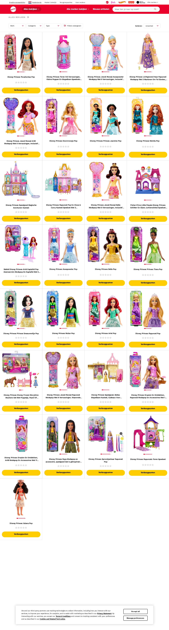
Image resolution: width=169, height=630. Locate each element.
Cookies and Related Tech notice (52, 619)
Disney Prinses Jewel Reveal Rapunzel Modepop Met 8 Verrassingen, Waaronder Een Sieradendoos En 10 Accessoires (63, 396)
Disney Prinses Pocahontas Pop (21, 77)
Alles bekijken (30, 9)
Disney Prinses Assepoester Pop (63, 269)
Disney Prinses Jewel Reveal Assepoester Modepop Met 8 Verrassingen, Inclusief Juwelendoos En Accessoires (106, 78)
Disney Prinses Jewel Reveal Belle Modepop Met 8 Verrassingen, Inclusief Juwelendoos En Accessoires (105, 206)
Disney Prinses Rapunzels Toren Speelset (148, 459)
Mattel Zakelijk (50, 2)
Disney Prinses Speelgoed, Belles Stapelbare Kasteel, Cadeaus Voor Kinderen (105, 396)
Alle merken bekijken (77, 9)
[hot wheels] (122, 2)
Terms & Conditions (63, 616)
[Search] (155, 9)
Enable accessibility (17, 2)
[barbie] (113, 2)
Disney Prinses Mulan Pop (63, 333)
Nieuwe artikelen (101, 9)
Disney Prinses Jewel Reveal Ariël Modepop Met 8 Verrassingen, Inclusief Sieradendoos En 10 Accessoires (21, 142)
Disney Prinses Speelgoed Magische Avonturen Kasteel (21, 206)
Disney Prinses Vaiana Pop (21, 523)
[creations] (141, 2)
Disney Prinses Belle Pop (105, 269)
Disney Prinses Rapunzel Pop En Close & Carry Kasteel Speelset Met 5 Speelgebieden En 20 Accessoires (63, 206)
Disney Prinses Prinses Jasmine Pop (105, 141)
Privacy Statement (104, 613)
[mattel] (107, 2)
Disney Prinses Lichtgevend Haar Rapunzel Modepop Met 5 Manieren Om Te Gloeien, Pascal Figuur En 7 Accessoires (148, 78)
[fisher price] (131, 2)
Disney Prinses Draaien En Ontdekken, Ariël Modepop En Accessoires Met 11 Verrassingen (21, 459)
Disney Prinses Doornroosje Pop (63, 141)
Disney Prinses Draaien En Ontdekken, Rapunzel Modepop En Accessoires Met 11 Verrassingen (148, 396)
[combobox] (136, 9)
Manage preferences (135, 618)
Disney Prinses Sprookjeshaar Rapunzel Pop (106, 460)
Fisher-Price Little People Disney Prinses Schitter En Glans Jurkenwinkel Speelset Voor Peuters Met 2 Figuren (147, 206)
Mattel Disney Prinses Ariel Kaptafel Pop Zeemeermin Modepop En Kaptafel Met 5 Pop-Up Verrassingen (21, 270)
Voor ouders (80, 2)
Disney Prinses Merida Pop (147, 141)
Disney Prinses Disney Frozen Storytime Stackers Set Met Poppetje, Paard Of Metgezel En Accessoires (21, 396)
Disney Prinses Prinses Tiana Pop (148, 269)
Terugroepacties (66, 2)
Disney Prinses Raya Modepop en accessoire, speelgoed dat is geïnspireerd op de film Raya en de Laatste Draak (63, 460)
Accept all (135, 611)
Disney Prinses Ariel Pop (105, 333)
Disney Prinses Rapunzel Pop (147, 333)
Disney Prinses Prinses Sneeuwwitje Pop (21, 333)
